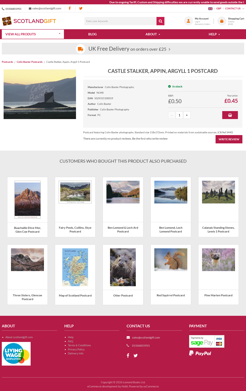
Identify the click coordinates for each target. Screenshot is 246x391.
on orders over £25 (127, 49)
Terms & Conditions (79, 345)
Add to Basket (230, 115)
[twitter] (80, 8)
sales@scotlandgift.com (46, 8)
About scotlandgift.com (19, 337)
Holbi (125, 386)
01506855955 (13, 8)
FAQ (70, 341)
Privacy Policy (76, 349)
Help (70, 337)
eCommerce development (102, 386)
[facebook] (70, 8)
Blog (92, 34)
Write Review (229, 139)
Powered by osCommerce (144, 386)
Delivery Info (75, 353)
